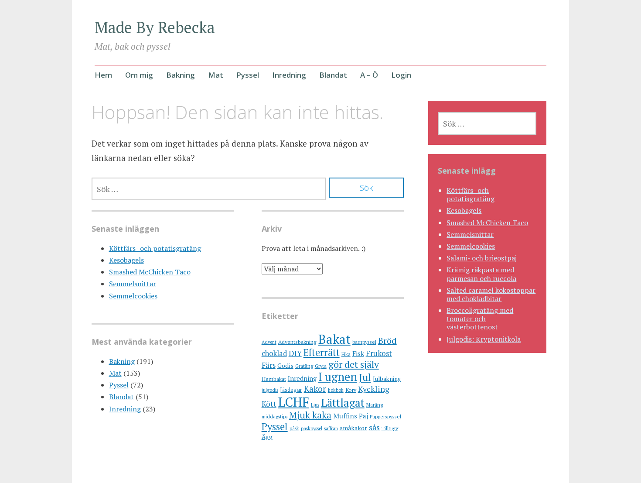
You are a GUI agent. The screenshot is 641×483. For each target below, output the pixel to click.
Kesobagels (126, 260)
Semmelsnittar (132, 283)
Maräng (374, 404)
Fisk (358, 353)
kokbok (336, 390)
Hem (103, 75)
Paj (363, 415)
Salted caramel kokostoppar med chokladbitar (491, 294)
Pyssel (247, 75)
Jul (365, 377)
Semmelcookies (133, 296)
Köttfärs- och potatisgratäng (155, 248)
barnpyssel (364, 342)
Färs (269, 365)
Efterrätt (321, 352)
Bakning (180, 75)
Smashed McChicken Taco (150, 272)
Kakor (315, 388)
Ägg (267, 437)
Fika (346, 354)
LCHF (293, 402)
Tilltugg (390, 428)
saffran (331, 428)
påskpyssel (311, 428)
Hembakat (274, 379)
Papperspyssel (385, 416)
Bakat (334, 339)
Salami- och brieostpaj (482, 258)
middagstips (274, 417)
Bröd (387, 340)
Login (401, 75)
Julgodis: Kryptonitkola (484, 339)
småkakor (353, 428)
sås (374, 427)
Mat (215, 75)
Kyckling (373, 389)
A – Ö (369, 75)
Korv (350, 390)
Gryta (321, 366)
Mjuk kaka (310, 415)
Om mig (139, 75)
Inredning (289, 75)
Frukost (379, 353)
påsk (294, 428)
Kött (269, 404)
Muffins (345, 415)
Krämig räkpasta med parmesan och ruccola (481, 274)
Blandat (333, 75)
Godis (285, 365)
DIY (295, 353)
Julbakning (387, 379)
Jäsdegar (291, 390)
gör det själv (353, 364)
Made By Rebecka (155, 27)
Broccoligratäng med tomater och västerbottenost (480, 318)
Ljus (315, 405)
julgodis (270, 390)
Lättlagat (343, 402)
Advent (269, 342)
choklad (274, 353)
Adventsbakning (297, 342)
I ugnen (337, 376)
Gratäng (304, 366)
